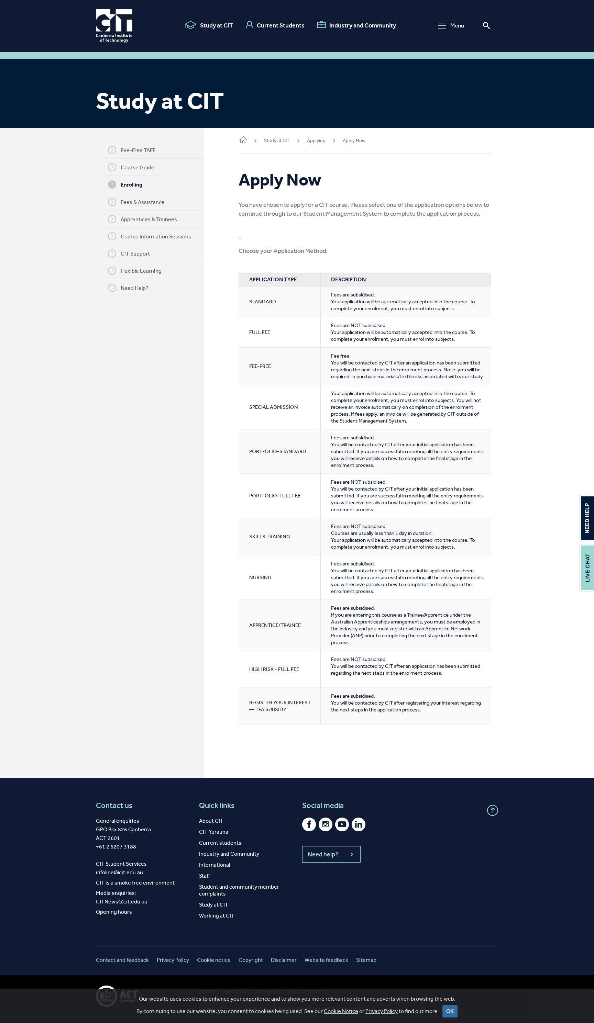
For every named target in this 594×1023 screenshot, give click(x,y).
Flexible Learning (141, 271)
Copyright (251, 960)
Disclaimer (284, 960)
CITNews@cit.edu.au (121, 901)
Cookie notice (214, 960)
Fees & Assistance (143, 202)
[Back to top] (492, 810)
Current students (220, 843)
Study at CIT (216, 25)
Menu (457, 25)
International (214, 865)
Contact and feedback (122, 960)
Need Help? (134, 288)
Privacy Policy (381, 1011)
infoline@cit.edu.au (119, 872)
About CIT (211, 821)
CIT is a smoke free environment (135, 882)
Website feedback (326, 960)
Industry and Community (362, 25)
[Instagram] (325, 824)
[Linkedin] (358, 824)
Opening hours (114, 912)
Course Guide (137, 167)
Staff (204, 876)
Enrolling (131, 184)
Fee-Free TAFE (138, 150)
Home (243, 141)
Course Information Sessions (156, 236)
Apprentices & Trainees (149, 219)
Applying (316, 141)
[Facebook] (309, 824)
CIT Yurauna (213, 832)
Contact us (114, 805)
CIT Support (135, 253)
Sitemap (366, 960)
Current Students (281, 25)
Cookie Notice (341, 1011)
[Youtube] (342, 824)
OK (450, 1011)
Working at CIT (216, 915)
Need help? (323, 854)
